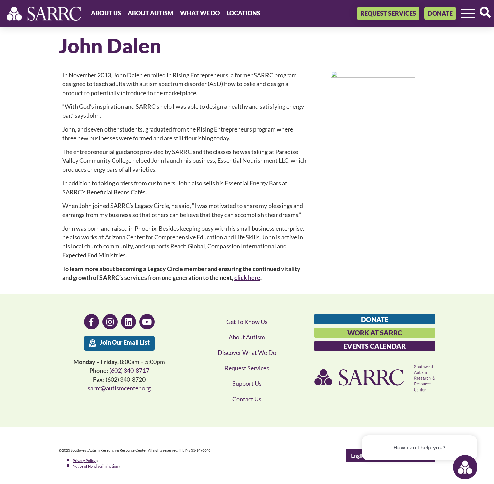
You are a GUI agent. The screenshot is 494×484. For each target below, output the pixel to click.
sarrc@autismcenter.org (119, 388)
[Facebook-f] (91, 321)
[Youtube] (147, 321)
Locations (243, 13)
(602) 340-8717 (129, 370)
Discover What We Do (247, 352)
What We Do (200, 13)
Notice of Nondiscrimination (95, 466)
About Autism (150, 13)
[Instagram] (110, 321)
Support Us (247, 383)
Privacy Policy (84, 460)
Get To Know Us (247, 321)
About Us (106, 13)
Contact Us (246, 399)
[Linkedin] (128, 321)
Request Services (246, 368)
